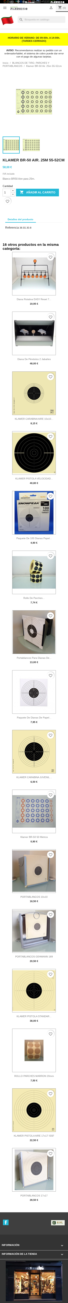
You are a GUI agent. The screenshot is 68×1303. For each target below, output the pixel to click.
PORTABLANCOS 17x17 (34, 1195)
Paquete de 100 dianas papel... (34, 538)
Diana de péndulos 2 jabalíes (34, 359)
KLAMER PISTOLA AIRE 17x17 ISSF (34, 1135)
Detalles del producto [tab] (20, 219)
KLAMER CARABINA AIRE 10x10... (34, 418)
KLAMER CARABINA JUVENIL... (34, 777)
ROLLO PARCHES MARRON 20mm (34, 1076)
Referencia (12, 227)
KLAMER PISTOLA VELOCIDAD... (34, 478)
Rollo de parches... (34, 598)
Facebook (6, 1222)
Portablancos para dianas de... (34, 657)
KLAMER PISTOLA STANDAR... (34, 1016)
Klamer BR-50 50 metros (34, 837)
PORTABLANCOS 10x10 (34, 896)
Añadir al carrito (37, 192)
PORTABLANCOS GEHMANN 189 (34, 956)
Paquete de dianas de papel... (34, 717)
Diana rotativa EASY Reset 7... (34, 299)
